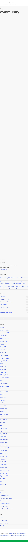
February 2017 (4, 428)
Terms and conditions (20, 533)
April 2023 (3, 369)
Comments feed (4, 523)
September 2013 (4, 476)
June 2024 (3, 347)
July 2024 (2, 344)
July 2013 (2, 481)
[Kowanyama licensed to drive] (13, 29)
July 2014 (2, 459)
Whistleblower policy (4, 535)
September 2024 (4, 338)
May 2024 (2, 349)
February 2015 (4, 439)
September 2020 (4, 414)
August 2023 (3, 361)
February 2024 (4, 355)
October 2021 (4, 389)
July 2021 (2, 394)
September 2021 (4, 392)
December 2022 (4, 377)
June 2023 (3, 366)
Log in (1, 517)
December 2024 (4, 330)
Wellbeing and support (6, 312)
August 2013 (3, 478)
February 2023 (4, 375)
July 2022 (2, 380)
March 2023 (3, 372)
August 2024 (3, 341)
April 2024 (3, 352)
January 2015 (3, 442)
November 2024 (4, 333)
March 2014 (3, 464)
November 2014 (4, 448)
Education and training (6, 302)
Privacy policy (12, 533)
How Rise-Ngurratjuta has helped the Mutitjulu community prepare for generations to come (10, 66)
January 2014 (3, 467)
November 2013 (4, 470)
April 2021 (3, 403)
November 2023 (4, 358)
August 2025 (3, 327)
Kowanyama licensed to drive (11, 27)
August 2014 (3, 456)
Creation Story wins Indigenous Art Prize (12, 221)
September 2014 (4, 453)
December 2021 (4, 386)
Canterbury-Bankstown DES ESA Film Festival (13, 141)
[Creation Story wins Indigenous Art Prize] (11, 224)
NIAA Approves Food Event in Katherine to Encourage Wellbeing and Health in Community (11, 110)
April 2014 (3, 462)
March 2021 (3, 406)
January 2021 (3, 408)
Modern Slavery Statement (15, 535)
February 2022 (4, 383)
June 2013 (3, 484)
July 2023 (2, 363)
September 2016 (4, 431)
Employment (9, 177)
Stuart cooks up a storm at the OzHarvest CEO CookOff (12, 245)
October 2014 (4, 450)
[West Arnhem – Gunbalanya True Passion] (13, 184)
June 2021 (3, 397)
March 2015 (3, 436)
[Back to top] (14, 541)
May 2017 (2, 425)
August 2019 (3, 420)
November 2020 (4, 411)
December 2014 (4, 445)
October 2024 (4, 335)
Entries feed (3, 520)
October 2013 (4, 473)
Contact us (24, 535)
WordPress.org (4, 526)
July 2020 (2, 417)
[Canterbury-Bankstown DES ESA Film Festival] (13, 144)
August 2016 (3, 434)
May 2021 (2, 400)
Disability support (5, 299)
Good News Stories (5, 25)
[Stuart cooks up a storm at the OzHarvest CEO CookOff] (10, 248)
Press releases (9, 105)
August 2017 (3, 422)
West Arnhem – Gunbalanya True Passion (11, 180)
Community (3, 61)
